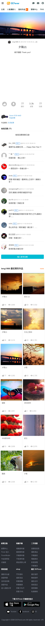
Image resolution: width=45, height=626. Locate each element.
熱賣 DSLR (20, 588)
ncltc (10, 223)
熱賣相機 (19, 581)
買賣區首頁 (35, 548)
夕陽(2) (4, 367)
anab (10, 175)
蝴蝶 (3, 403)
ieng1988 (15, 42)
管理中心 (34, 9)
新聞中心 (4, 548)
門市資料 (19, 574)
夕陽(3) (4, 297)
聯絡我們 (34, 577)
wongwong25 (14, 189)
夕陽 (25, 367)
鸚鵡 (3, 474)
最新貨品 (19, 577)
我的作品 (23, 9)
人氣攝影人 (11, 9)
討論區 (3, 562)
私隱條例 (34, 591)
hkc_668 (12, 143)
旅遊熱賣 (4, 577)
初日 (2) (27, 297)
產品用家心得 (21, 562)
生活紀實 (11, 122)
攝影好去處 (5, 574)
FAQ (42, 9)
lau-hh (11, 199)
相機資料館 (20, 548)
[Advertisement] (22, 78)
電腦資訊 (34, 559)
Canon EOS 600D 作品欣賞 (15, 116)
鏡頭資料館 (20, 552)
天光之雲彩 (28, 332)
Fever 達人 (5, 552)
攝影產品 (34, 552)
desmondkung (14, 165)
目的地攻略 (5, 581)
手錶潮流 (34, 565)
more (42, 268)
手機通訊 (34, 555)
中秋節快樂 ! (6, 438)
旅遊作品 (4, 584)
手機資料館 (20, 555)
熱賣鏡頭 (19, 584)
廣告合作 (34, 581)
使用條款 (34, 588)
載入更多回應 (22, 257)
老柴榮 (11, 245)
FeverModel (5, 555)
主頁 (3, 9)
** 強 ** (11, 154)
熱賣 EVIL (19, 591)
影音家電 (34, 562)
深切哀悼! (27, 403)
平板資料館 (20, 559)
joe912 (11, 210)
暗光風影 (12, 234)
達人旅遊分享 (6, 588)
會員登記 (34, 584)
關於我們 (34, 574)
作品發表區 (5, 559)
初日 (25, 438)
